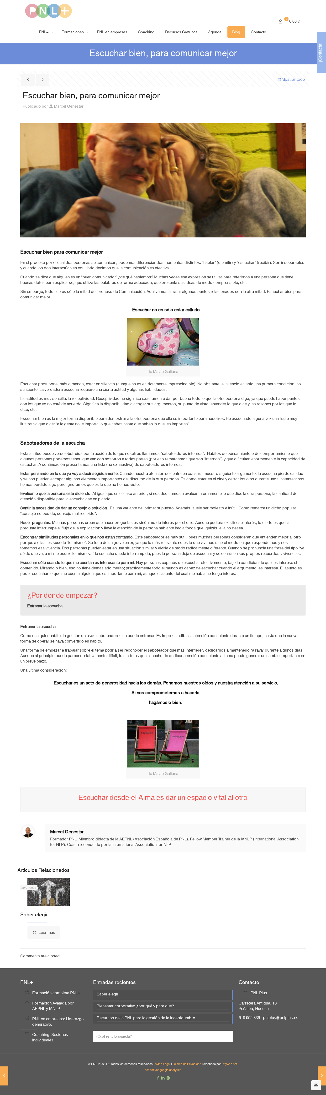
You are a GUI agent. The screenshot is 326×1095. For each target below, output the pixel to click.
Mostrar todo (293, 79)
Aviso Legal (162, 1064)
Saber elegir (34, 914)
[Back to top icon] (303, 1085)
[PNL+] (48, 10)
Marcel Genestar (69, 106)
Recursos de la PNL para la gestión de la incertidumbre (146, 1018)
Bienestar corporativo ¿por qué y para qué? (135, 1006)
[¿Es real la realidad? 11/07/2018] (4, 1075)
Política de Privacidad (187, 1064)
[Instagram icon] (168, 1078)
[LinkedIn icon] (163, 1078)
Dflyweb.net (229, 1064)
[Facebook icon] (158, 1078)
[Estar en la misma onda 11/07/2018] (322, 1075)
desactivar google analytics (163, 1070)
